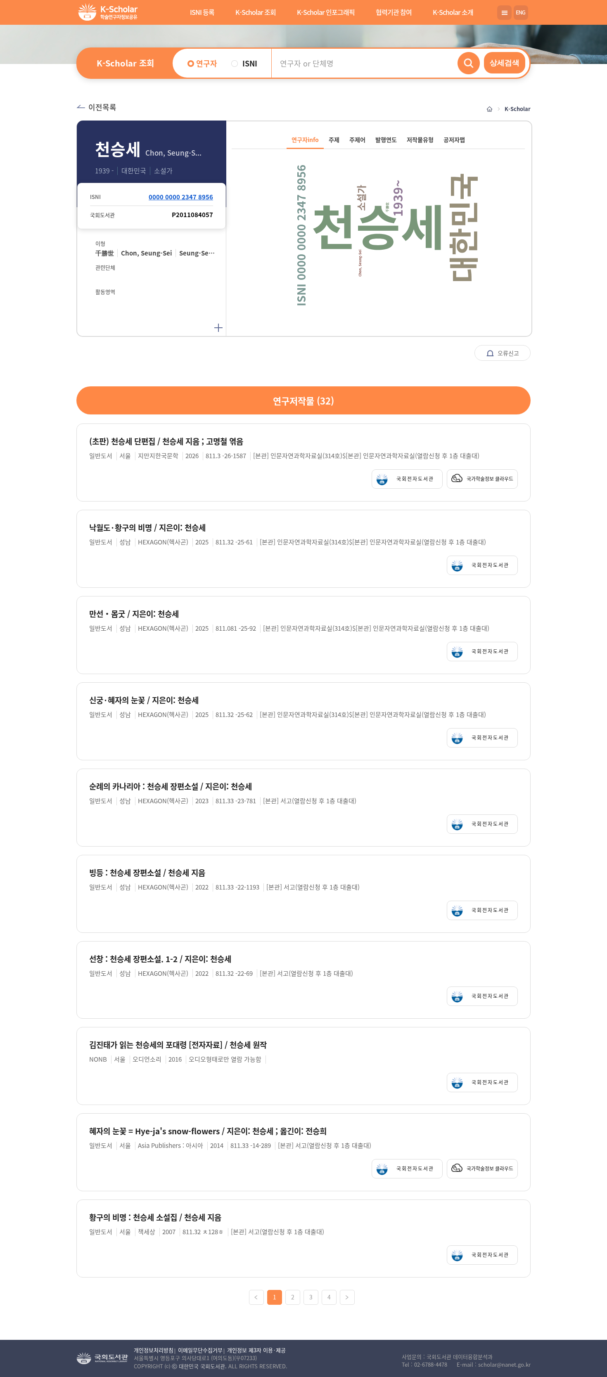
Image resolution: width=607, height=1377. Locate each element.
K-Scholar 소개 (453, 12)
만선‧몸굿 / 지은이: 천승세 (134, 614)
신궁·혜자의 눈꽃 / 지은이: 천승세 (144, 700)
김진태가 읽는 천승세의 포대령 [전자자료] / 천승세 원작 (178, 1045)
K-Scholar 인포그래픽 (326, 12)
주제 (334, 139)
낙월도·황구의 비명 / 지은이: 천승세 (147, 528)
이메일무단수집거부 (200, 1350)
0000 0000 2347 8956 (181, 196)
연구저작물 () (303, 400)
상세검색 (504, 63)
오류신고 (507, 353)
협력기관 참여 (394, 12)
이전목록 (102, 107)
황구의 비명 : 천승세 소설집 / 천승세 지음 (155, 1217)
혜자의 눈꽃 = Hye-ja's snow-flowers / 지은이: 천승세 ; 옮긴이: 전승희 (208, 1131)
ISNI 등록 (202, 12)
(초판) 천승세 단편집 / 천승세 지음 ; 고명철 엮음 (166, 441)
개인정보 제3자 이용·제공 (256, 1350)
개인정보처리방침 (153, 1350)
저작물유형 (420, 139)
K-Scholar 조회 (255, 12)
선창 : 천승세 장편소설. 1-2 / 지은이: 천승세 (160, 959)
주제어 (357, 139)
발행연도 (386, 139)
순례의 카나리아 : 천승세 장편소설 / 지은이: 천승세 (170, 786)
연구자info (305, 139)
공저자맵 (454, 139)
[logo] (106, 13)
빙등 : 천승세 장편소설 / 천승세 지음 (147, 873)
